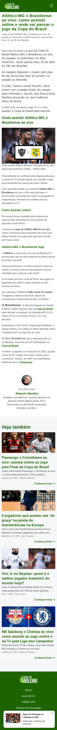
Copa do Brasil (44, 309)
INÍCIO (28, 690)
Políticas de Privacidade (28, 708)
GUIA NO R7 (28, 696)
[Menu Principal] (51, 6)
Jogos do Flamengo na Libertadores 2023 (33, 715)
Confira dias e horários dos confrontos (34, 722)
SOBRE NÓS (28, 702)
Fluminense (25, 362)
